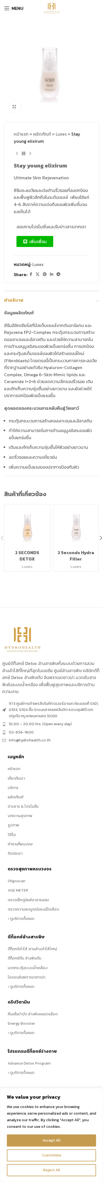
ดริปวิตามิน (19, 1002)
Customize (51, 1155)
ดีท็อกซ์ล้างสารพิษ (26, 936)
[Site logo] (51, 7)
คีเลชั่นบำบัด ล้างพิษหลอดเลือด (33, 1014)
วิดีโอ (12, 835)
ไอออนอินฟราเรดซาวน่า (26, 977)
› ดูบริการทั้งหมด (21, 919)
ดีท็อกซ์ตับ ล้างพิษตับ (24, 958)
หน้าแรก (21, 134)
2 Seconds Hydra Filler (76, 555)
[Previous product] (17, 153)
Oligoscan (16, 881)
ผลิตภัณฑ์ (42, 134)
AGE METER (18, 890)
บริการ (13, 788)
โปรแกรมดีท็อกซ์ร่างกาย (32, 1051)
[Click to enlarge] (14, 106)
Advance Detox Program (29, 1063)
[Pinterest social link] (44, 274)
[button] (100, 537)
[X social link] (37, 274)
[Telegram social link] (58, 274)
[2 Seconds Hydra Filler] (76, 527)
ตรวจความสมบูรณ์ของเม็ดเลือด (33, 909)
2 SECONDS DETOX (27, 555)
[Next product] (30, 153)
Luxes (61, 134)
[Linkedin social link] (51, 274)
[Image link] (22, 639)
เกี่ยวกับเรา (16, 778)
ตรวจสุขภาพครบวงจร (30, 868)
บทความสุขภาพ (20, 816)
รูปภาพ (13, 825)
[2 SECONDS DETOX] (27, 527)
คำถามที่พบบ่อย (20, 844)
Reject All (51, 1170)
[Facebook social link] (30, 274)
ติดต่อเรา (15, 853)
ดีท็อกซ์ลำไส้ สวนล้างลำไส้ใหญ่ (32, 949)
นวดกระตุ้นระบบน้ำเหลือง (27, 968)
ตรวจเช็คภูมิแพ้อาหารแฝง (28, 900)
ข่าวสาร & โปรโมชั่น (23, 806)
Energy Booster (21, 1023)
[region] (51, 1135)
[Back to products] (23, 153)
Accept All (51, 1140)
